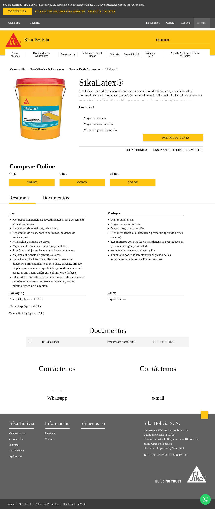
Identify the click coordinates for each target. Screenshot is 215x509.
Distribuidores (16, 450)
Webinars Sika (151, 54)
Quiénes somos (17, 433)
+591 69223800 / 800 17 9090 (169, 455)
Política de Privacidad (46, 504)
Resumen (19, 198)
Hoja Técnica (136, 150)
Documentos (55, 198)
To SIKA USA (17, 11)
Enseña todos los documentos (178, 150)
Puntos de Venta (175, 137)
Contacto (49, 439)
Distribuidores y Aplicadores (41, 54)
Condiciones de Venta (74, 504)
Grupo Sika (14, 22)
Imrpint (10, 504)
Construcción (16, 439)
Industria (114, 54)
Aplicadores (15, 456)
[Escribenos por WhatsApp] (205, 499)
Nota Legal (25, 504)
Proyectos (50, 433)
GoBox (32, 182)
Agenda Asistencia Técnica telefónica (184, 54)
